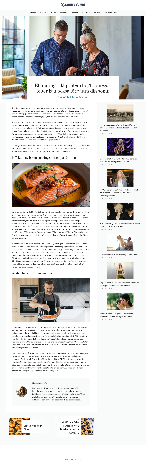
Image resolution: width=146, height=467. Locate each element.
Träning (86, 13)
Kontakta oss (111, 13)
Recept (75, 13)
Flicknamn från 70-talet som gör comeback (119, 254)
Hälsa (53, 13)
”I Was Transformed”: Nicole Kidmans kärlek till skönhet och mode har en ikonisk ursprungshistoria (119, 193)
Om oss (97, 13)
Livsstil (64, 13)
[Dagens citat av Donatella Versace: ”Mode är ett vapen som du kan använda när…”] (120, 278)
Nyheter (32, 13)
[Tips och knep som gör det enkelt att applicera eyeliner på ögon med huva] (120, 309)
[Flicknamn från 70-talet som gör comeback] (120, 250)
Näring (43, 13)
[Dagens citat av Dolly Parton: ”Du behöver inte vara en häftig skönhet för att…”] (120, 154)
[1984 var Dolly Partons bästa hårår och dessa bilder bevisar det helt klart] (120, 219)
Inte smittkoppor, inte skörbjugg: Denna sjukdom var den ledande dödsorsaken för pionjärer (118, 128)
